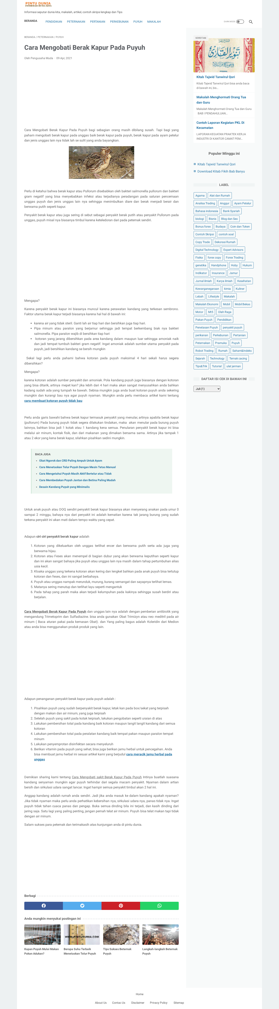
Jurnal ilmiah (203, 281)
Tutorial (217, 366)
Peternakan (76, 21)
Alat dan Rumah (220, 195)
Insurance (218, 273)
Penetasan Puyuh (206, 327)
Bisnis (212, 218)
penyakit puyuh (232, 327)
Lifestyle (213, 296)
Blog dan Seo (229, 218)
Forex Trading (234, 257)
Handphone (218, 265)
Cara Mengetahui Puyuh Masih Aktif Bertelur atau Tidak (75, 473)
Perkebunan (119, 21)
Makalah (154, 21)
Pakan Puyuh (203, 319)
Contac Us (118, 1002)
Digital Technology (207, 249)
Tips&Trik (201, 366)
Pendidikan (53, 21)
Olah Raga (224, 312)
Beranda (30, 20)
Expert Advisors (233, 249)
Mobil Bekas (242, 304)
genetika (200, 265)
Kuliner (240, 288)
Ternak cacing (238, 358)
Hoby (234, 265)
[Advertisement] (101, 94)
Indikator (201, 273)
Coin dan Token (240, 226)
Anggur (224, 203)
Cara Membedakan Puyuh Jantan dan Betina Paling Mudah (77, 480)
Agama (200, 195)
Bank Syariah (231, 211)
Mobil (226, 304)
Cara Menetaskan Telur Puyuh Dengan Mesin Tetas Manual (77, 467)
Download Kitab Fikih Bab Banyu (221, 171)
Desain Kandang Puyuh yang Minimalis (64, 487)
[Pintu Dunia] (41, 4)
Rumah (223, 350)
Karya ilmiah (224, 281)
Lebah (199, 296)
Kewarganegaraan (207, 288)
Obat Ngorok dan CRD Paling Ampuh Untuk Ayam (70, 460)
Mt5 (210, 312)
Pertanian (97, 21)
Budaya (220, 226)
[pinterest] (121, 906)
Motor (199, 312)
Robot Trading (204, 350)
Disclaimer (137, 1002)
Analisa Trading (205, 203)
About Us (101, 1002)
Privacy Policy (158, 1002)
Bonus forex (203, 226)
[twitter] (82, 906)
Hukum (247, 265)
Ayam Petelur (242, 203)
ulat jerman (234, 366)
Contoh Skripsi (204, 234)
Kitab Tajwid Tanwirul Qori (215, 77)
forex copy (214, 257)
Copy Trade (202, 242)
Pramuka (221, 343)
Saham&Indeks (242, 350)
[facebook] (43, 906)
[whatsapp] (159, 906)
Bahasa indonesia (206, 211)
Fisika (199, 257)
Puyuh (137, 21)
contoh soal (226, 234)
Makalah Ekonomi (206, 304)
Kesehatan (244, 281)
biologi (199, 218)
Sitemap (179, 1002)
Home (139, 994)
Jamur (233, 273)
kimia (227, 288)
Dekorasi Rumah (225, 242)
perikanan (201, 335)
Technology (217, 358)
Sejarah (200, 358)
